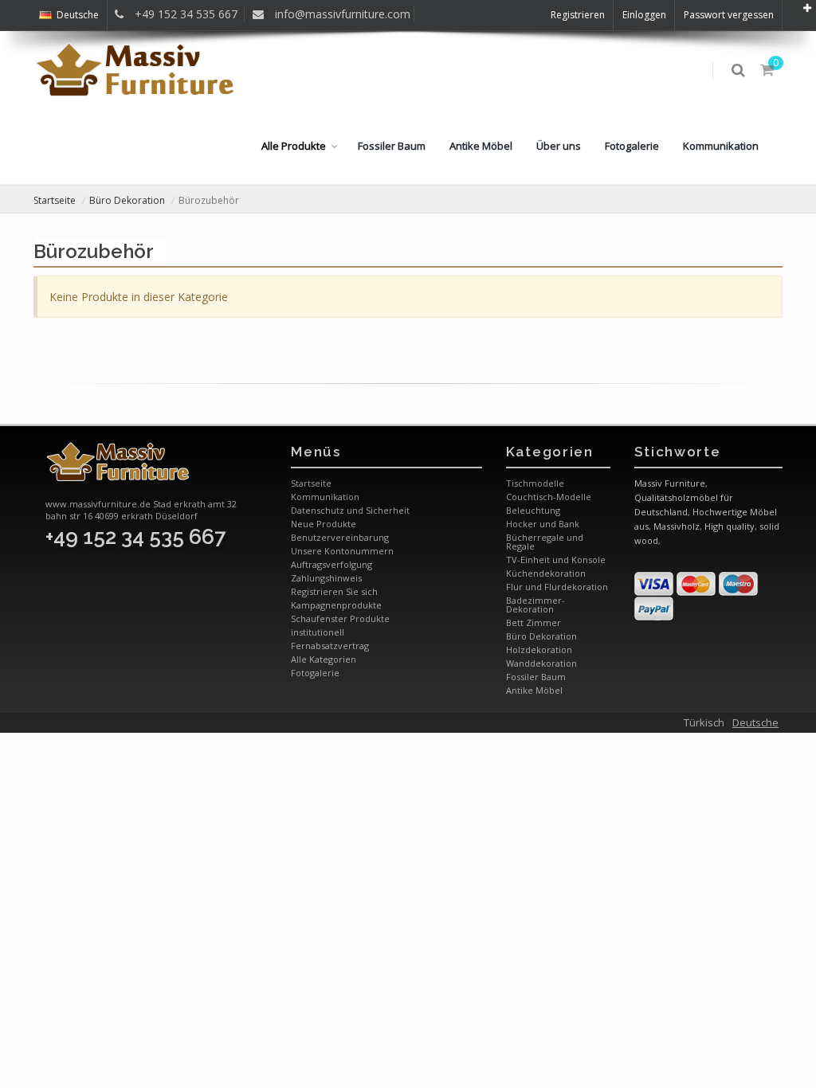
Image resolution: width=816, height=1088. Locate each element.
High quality (729, 526)
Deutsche (78, 15)
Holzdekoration (539, 650)
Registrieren (578, 15)
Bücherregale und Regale (544, 541)
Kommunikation (721, 146)
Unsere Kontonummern (342, 551)
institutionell (317, 632)
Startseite (54, 200)
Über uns (558, 146)
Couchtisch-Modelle (548, 497)
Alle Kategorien (323, 659)
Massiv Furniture (669, 483)
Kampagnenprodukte (336, 605)
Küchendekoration (546, 573)
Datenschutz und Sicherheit (350, 510)
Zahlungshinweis (326, 578)
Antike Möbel (480, 146)
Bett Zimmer (533, 622)
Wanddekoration (541, 663)
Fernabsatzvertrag (330, 646)
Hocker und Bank (542, 524)
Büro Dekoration (127, 200)
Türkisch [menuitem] (704, 722)
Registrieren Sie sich (334, 591)
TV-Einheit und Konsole (556, 560)
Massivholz (676, 526)
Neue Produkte (323, 524)
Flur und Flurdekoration (557, 587)
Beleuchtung (533, 510)
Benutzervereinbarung (340, 537)
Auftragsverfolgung (331, 564)
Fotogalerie (632, 146)
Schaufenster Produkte (340, 618)
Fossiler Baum (392, 146)
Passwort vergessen (729, 15)
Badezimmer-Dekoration (535, 604)
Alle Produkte (293, 146)
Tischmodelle (535, 483)
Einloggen (644, 15)
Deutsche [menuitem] (755, 722)
